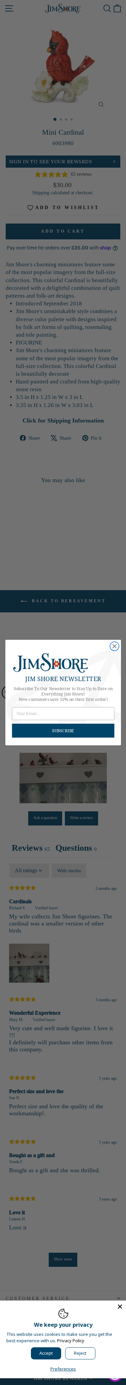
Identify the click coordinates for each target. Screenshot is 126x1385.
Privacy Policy (70, 1341)
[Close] (120, 1306)
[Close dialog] (114, 646)
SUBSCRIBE (63, 730)
